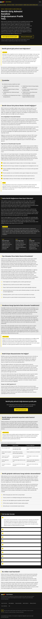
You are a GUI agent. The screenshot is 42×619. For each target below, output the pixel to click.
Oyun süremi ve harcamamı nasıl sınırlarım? (13, 563)
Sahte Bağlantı (11, 603)
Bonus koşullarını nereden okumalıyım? (12, 552)
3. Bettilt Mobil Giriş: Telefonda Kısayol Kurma (11, 93)
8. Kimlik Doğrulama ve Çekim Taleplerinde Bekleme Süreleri (28, 96)
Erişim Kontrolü (4, 603)
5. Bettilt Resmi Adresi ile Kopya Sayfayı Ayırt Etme (30, 87)
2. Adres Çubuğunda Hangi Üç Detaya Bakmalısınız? (11, 90)
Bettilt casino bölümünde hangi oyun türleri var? (14, 548)
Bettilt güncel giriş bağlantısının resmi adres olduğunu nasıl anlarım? (19, 529)
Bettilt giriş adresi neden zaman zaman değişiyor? (15, 517)
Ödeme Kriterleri (33, 603)
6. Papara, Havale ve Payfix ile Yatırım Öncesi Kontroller (30, 90)
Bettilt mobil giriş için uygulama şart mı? (13, 533)
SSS (9, 605)
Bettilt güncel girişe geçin (21, 409)
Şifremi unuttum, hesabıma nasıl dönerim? (13, 537)
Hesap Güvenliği (18, 603)
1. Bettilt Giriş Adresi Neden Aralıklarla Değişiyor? (11, 87)
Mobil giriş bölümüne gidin (26, 36)
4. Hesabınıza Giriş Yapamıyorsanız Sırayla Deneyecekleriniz (12, 96)
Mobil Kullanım (25, 603)
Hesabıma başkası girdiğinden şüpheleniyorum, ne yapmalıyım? (18, 560)
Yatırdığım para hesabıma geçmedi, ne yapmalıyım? (15, 556)
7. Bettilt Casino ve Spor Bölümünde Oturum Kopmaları (29, 93)
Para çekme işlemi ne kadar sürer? (11, 541)
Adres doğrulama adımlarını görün (10, 36)
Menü (40, 1)
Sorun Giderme (4, 605)
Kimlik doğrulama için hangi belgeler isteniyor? (14, 544)
